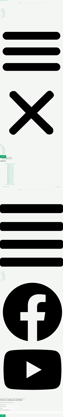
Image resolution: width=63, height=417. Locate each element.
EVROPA (4, 13)
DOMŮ (3, 9)
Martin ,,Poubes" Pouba (3, 0)
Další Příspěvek (58, 186)
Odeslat (2, 415)
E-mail (1, 408)
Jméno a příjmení (3, 406)
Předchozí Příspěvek (5, 186)
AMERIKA (4, 16)
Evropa (3, 159)
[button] (31, 82)
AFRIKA (4, 12)
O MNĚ (3, 10)
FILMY (2, 17)
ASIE (3, 14)
